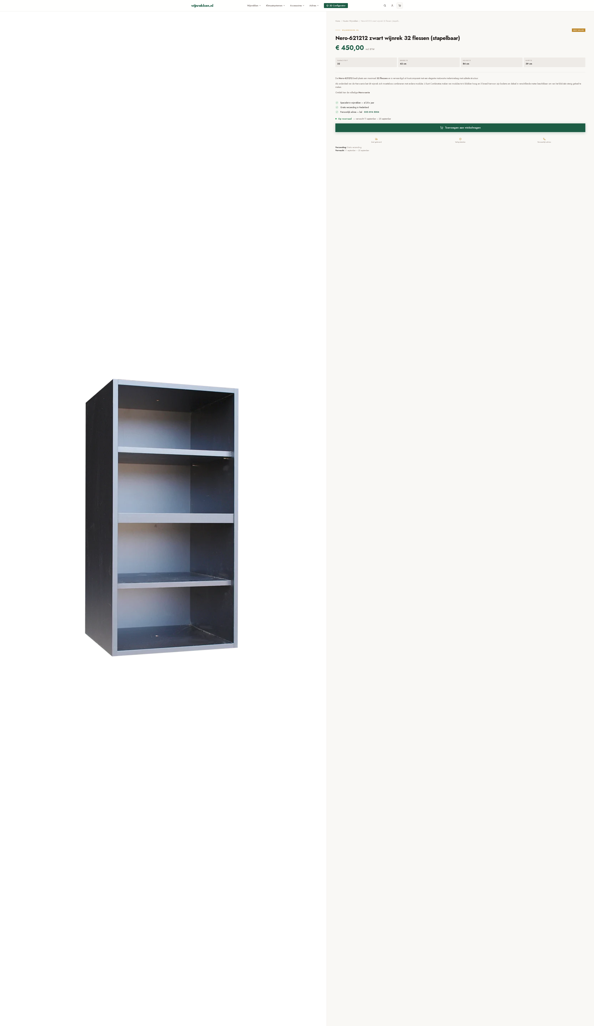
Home (337, 21)
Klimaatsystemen (274, 5)
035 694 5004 (371, 112)
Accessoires (296, 5)
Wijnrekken (252, 5)
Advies (313, 5)
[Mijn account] (392, 5)
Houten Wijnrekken (350, 21)
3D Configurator (337, 5)
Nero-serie (364, 92)
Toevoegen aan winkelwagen (463, 127)
